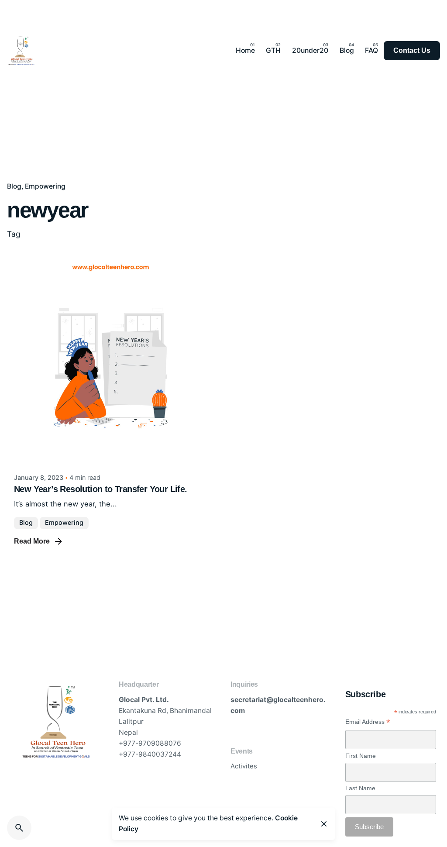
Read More (32, 541)
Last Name (360, 788)
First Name (360, 755)
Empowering (45, 186)
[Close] (324, 824)
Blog (14, 186)
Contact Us (411, 50)
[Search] (19, 828)
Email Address (367, 721)
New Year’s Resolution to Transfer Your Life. (100, 489)
